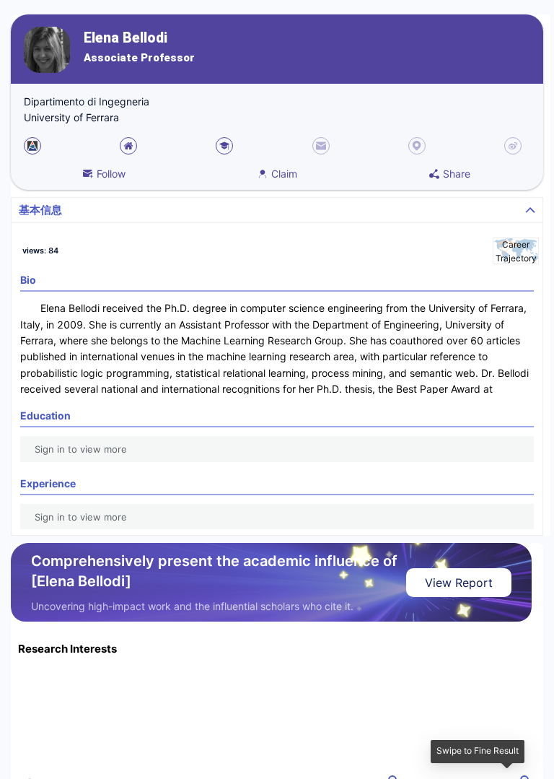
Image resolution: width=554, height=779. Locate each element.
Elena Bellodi (125, 38)
